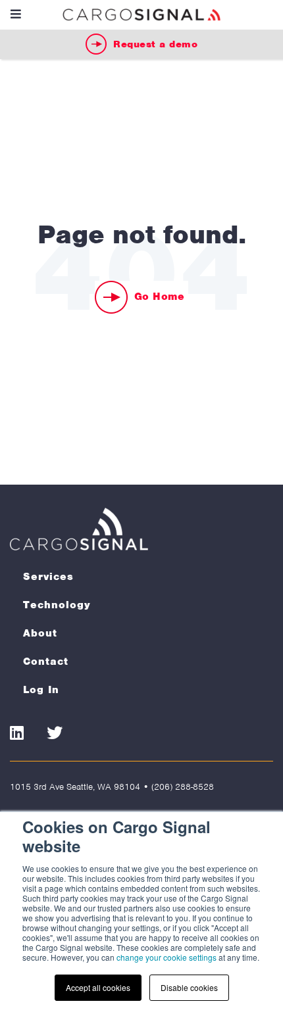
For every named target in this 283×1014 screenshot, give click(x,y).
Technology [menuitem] (57, 605)
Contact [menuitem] (45, 661)
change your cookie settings (166, 957)
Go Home (159, 296)
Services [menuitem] (48, 576)
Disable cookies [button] (189, 987)
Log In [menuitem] (41, 689)
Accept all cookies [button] (98, 987)
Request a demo (155, 44)
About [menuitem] (40, 633)
